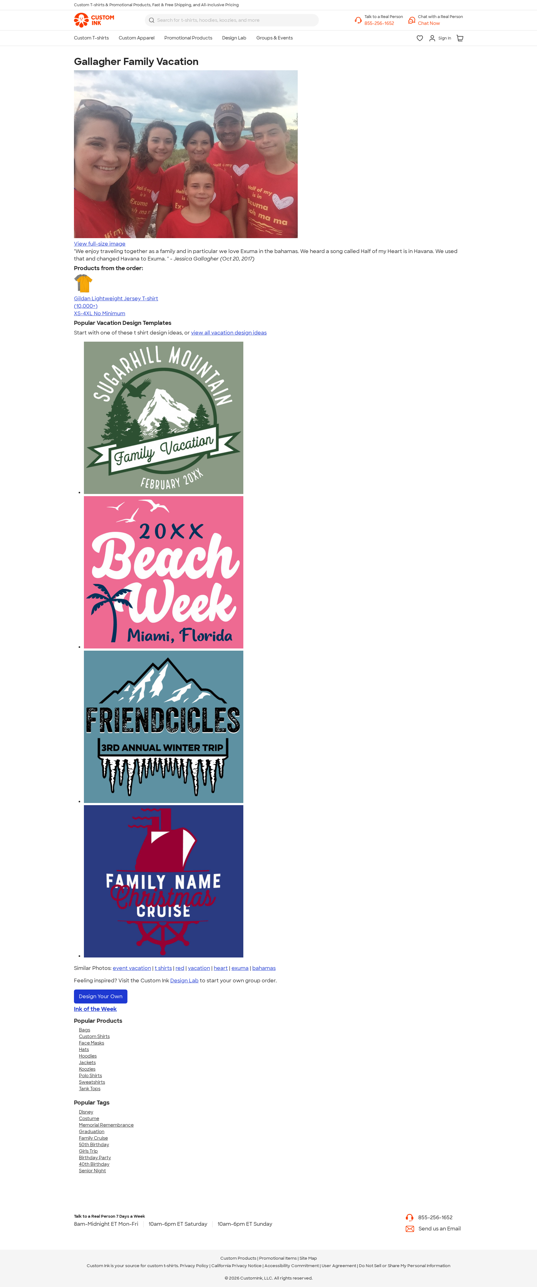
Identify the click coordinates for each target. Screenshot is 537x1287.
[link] (94, 20)
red (180, 968)
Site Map (308, 1258)
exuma (240, 968)
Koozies (87, 1069)
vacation (199, 968)
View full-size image (100, 244)
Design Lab (184, 980)
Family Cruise (93, 1138)
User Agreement (339, 1265)
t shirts (163, 968)
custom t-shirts (162, 1265)
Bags (84, 1030)
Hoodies (88, 1056)
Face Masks (91, 1043)
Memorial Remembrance (106, 1125)
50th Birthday (94, 1144)
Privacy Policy (194, 1265)
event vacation (132, 968)
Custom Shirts (94, 1036)
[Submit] (151, 20)
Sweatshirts (92, 1082)
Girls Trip (88, 1151)
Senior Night (92, 1171)
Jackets (87, 1062)
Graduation (91, 1131)
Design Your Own (100, 996)
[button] (440, 23)
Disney (86, 1112)
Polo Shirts (90, 1075)
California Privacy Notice (236, 1265)
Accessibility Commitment (291, 1265)
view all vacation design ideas (229, 333)
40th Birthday (94, 1164)
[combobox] (232, 20)
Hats (84, 1049)
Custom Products (238, 1258)
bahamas (264, 968)
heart (221, 968)
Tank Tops (89, 1088)
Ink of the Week (95, 1009)
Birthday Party (95, 1157)
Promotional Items (278, 1258)
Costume (89, 1118)
